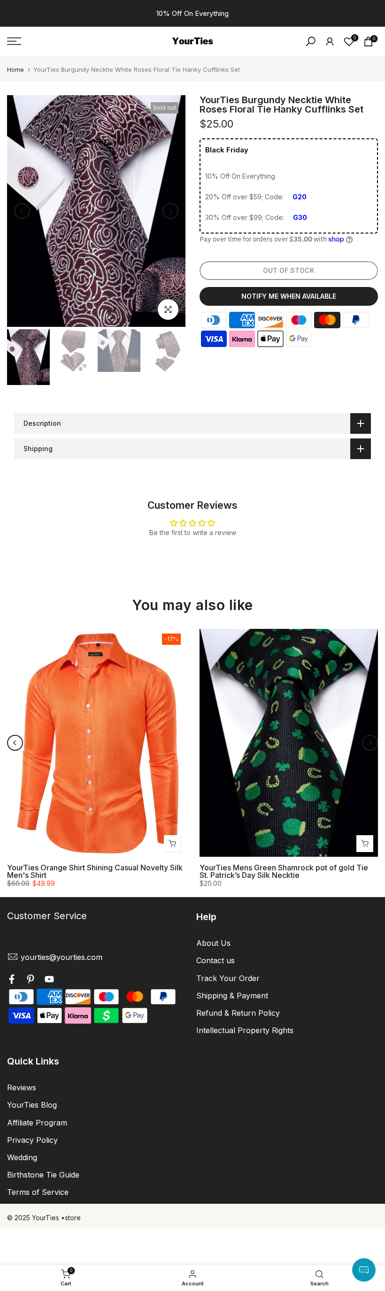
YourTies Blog (32, 1105)
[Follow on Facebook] (11, 980)
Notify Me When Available (288, 296)
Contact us (215, 960)
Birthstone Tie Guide (43, 1174)
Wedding (22, 1157)
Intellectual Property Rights (244, 1030)
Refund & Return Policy (238, 1013)
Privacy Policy (32, 1140)
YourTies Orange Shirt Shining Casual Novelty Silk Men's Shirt (95, 871)
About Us (213, 943)
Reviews (21, 1087)
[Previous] (22, 211)
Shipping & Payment (232, 995)
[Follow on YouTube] (49, 980)
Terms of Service (38, 1192)
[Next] (170, 211)
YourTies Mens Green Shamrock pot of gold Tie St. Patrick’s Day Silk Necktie (284, 871)
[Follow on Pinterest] (30, 980)
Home (15, 70)
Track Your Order (228, 978)
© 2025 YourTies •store (44, 1218)
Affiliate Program (37, 1122)
